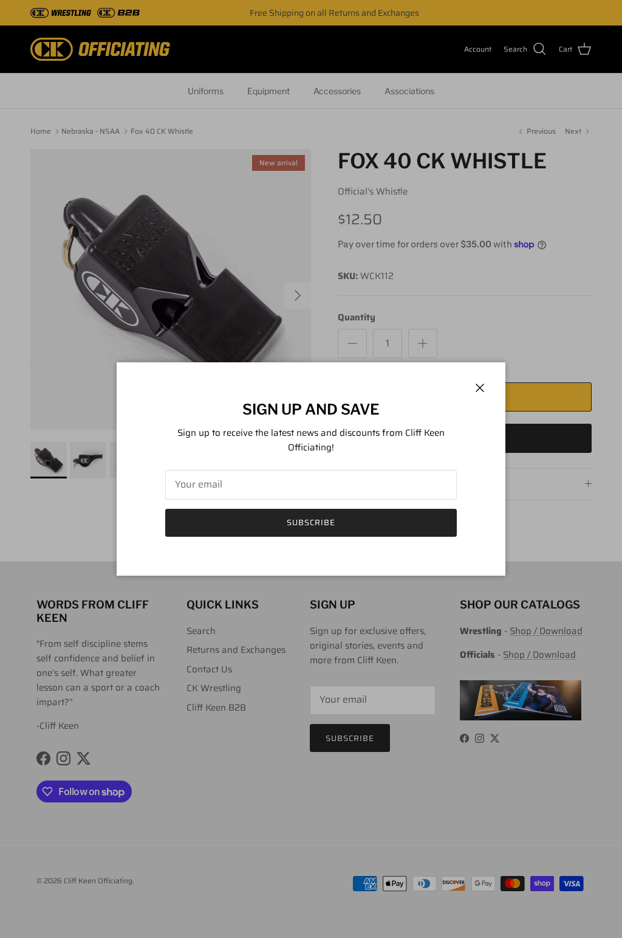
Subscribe (311, 522)
